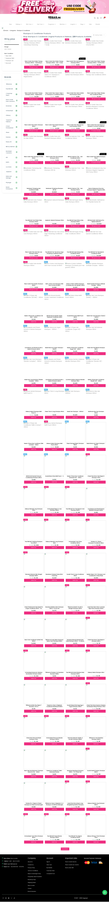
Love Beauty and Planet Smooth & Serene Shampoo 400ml (54, 380)
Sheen (7, 132)
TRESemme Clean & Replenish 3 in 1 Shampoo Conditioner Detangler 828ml (54, 804)
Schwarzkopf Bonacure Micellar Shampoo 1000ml (54, 738)
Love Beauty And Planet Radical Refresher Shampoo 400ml (96, 509)
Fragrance (51, 24)
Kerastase (9, 106)
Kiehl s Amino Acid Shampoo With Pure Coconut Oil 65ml (54, 284)
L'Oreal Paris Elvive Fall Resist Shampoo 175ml (33, 738)
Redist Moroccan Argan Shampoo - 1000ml (54, 348)
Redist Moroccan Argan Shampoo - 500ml (96, 444)
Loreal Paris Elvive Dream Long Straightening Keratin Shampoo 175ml (75, 804)
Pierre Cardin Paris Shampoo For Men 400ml (33, 157)
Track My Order (51, 870)
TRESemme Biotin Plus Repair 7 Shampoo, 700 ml (33, 705)
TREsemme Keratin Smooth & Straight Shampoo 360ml (75, 607)
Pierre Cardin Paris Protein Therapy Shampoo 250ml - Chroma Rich (96, 62)
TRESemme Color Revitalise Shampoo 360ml (96, 738)
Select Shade (76, 67)
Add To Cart (34, 67)
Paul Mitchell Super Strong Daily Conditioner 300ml (75, 252)
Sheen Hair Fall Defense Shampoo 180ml (96, 348)
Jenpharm (8, 171)
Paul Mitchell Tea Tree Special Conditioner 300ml (96, 252)
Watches (62, 24)
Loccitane (8, 167)
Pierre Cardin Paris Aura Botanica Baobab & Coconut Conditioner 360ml (96, 125)
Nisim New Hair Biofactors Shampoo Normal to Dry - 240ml (33, 771)
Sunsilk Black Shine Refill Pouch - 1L (54, 476)
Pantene (8, 137)
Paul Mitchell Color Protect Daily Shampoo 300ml (34, 221)
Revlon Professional (9, 188)
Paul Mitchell (9, 89)
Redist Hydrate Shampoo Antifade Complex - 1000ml (96, 284)
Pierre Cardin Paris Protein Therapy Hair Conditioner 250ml (96, 93)
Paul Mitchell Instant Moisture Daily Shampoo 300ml (75, 673)
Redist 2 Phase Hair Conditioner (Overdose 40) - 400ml (75, 476)
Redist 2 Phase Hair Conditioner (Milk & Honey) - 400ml (33, 444)
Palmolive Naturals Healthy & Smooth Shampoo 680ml (75, 738)
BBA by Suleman (10, 146)
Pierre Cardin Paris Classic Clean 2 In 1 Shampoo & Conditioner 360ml (54, 93)
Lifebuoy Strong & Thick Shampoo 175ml (96, 836)
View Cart (49, 864)
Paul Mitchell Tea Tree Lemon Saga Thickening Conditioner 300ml (54, 252)
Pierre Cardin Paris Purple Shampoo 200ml (54, 125)
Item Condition (8, 53)
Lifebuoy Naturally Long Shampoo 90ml (54, 542)
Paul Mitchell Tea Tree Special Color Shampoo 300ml (75, 509)
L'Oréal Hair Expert (9, 94)
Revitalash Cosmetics (9, 152)
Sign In (48, 862)
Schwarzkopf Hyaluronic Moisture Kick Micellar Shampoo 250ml (33, 673)
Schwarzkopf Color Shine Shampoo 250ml (33, 836)
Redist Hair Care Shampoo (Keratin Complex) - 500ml (33, 380)
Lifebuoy (8, 115)
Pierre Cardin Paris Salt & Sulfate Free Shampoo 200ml (75, 93)
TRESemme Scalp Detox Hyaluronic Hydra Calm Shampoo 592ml (54, 640)
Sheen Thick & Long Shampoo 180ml (54, 411)
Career (30, 888)
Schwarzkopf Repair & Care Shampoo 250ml (54, 509)
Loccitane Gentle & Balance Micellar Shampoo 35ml (75, 380)
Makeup (18, 24)
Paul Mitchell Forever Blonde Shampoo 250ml (54, 836)
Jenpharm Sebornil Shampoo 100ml (54, 220)
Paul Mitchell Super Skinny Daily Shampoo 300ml (75, 221)
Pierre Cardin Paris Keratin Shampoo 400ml (33, 284)
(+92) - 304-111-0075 (14, 861)
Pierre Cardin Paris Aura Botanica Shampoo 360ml (75, 62)
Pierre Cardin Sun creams (72, 864)
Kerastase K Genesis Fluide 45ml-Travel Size (54, 575)
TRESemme (9, 84)
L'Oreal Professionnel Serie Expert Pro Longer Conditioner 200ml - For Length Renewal (33, 607)
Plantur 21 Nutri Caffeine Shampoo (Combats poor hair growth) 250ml (75, 284)
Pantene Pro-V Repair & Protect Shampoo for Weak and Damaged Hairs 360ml (34, 804)
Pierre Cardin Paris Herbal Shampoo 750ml (96, 157)
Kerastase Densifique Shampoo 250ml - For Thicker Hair (75, 771)
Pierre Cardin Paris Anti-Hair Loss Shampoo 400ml (33, 252)
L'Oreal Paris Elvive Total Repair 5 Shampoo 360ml (96, 640)
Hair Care (40, 24)
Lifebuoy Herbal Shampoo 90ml (96, 672)
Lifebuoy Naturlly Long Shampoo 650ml (96, 804)
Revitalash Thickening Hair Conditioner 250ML (34, 189)
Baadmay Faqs (32, 879)
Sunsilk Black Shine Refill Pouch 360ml (75, 316)
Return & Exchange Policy (34, 873)
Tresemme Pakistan (9, 120)
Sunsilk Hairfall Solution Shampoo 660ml (96, 771)
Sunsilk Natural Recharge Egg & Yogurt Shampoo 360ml (75, 705)
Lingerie (72, 24)
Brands (98, 24)
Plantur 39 (8, 142)
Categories (13, 30)
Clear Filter (18, 34)
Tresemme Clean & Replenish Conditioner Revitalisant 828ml (54, 705)
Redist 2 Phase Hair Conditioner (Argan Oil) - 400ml (75, 348)
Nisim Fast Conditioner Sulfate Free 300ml (34, 640)
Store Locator (14, 858)
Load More (65, 849)
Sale (90, 24)
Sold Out (96, 290)
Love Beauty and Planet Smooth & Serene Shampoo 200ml (34, 348)
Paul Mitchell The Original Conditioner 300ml (75, 836)
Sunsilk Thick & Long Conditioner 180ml (75, 575)
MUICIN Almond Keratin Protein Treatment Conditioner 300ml (54, 316)
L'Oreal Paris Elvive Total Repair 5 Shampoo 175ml (96, 476)
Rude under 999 (69, 867)
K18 (7, 157)
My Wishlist (49, 867)
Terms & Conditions (33, 870)
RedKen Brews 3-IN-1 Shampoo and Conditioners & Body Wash (96, 575)
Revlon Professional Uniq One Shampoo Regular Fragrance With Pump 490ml (96, 189)
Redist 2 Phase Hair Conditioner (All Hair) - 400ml (33, 316)
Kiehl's (7, 162)
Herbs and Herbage (9, 177)
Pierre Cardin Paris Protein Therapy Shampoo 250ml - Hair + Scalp (54, 62)
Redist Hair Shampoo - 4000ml (75, 411)
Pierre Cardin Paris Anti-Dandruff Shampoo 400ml (54, 157)
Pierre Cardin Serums (70, 862)
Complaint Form (51, 873)
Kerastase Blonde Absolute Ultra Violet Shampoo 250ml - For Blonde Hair (75, 640)
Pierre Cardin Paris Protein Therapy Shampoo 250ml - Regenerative (33, 93)
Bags (81, 24)
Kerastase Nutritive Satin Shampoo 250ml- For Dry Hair (54, 607)
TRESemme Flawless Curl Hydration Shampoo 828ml (54, 673)
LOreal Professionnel (9, 127)
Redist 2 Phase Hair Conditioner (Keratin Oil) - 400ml (96, 380)
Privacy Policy (31, 867)
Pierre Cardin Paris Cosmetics (10, 100)
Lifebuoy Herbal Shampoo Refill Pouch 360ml (54, 444)
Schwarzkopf (9, 110)
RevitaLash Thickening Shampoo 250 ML (54, 189)
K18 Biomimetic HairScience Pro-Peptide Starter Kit (96, 221)
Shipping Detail (32, 882)
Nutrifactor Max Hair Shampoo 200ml (96, 412)
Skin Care (29, 24)
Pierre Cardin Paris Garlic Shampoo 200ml (33, 125)
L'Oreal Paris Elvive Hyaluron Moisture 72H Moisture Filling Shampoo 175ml (96, 705)
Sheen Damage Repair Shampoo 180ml (75, 444)
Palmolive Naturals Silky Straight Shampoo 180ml (33, 575)
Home (6, 30)
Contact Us (31, 864)
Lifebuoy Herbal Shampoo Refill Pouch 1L (34, 412)
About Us (30, 862)
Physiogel (8, 182)
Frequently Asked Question (35, 876)
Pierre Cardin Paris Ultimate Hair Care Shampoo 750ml (75, 125)
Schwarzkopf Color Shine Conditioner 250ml (75, 542)
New (10, 24)
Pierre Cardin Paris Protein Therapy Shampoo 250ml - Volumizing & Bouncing (33, 62)
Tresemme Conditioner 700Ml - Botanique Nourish (54, 771)
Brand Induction (32, 891)
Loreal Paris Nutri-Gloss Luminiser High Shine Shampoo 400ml (96, 607)
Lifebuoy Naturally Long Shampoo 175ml (33, 509)
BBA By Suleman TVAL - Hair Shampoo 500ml (75, 189)
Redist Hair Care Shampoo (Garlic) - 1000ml (96, 316)
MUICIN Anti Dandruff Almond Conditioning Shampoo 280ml (34, 476)
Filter (9, 67)
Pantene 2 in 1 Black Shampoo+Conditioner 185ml (96, 542)
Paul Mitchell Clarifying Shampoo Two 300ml (33, 542)
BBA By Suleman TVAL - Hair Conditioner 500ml (75, 157)
